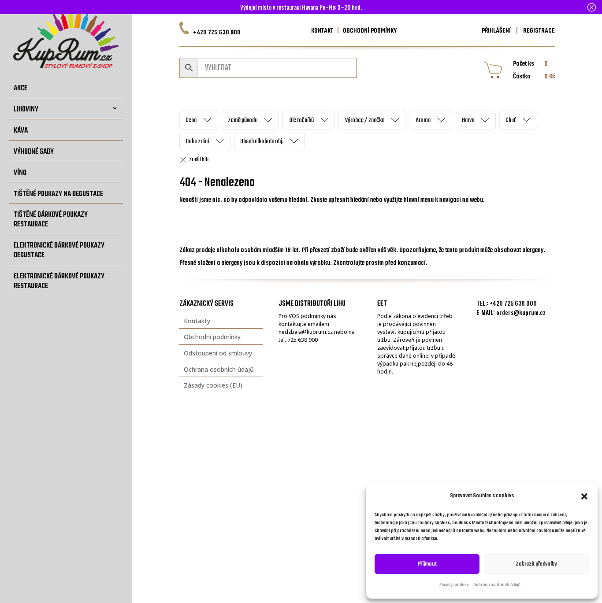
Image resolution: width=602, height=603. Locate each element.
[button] (584, 496)
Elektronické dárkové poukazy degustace (59, 250)
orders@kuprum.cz (521, 312)
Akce (20, 88)
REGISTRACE (538, 31)
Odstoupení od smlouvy (218, 353)
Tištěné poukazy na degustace (58, 194)
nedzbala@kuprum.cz (306, 332)
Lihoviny (26, 109)
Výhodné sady (34, 152)
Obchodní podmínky (212, 337)
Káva (21, 131)
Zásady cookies (454, 585)
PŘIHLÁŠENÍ (496, 31)
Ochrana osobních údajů (496, 585)
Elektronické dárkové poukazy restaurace (59, 281)
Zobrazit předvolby (536, 564)
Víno (20, 172)
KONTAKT (322, 31)
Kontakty (197, 321)
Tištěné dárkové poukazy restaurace (51, 219)
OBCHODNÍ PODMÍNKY (370, 31)
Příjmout (427, 564)
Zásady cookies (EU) (213, 385)
